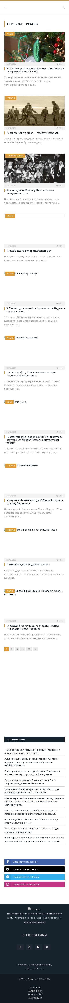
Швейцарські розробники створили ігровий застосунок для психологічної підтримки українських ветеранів (34, 839)
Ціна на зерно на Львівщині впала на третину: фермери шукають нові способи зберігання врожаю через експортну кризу (34, 801)
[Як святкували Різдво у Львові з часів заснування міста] (34, 170)
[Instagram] (29, 946)
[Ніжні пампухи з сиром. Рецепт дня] (34, 230)
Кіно (9, 402)
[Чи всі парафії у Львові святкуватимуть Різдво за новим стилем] (34, 352)
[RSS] (47, 946)
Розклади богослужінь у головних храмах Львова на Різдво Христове (33, 627)
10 (29, 649)
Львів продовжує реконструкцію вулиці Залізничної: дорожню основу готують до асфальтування (32, 773)
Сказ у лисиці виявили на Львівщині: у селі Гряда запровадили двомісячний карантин (30, 782)
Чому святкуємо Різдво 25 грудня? (28, 564)
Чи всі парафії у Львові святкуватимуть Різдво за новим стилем (32, 374)
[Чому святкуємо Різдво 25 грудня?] (34, 544)
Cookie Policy (35, 990)
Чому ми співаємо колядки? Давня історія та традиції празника (35, 502)
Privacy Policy (35, 994)
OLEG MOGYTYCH (34, 968)
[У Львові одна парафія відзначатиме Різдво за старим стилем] (34, 287)
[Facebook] (20, 946)
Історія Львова (15, 155)
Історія (11, 98)
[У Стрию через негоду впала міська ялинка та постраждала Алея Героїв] (34, 48)
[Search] (63, 7)
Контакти (35, 987)
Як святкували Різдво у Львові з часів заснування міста (30, 192)
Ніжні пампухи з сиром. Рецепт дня (29, 250)
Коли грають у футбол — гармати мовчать (33, 132)
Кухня (10, 216)
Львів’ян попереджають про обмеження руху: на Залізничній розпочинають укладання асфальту (30, 812)
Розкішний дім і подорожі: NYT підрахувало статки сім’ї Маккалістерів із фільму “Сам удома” (35, 439)
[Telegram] (38, 946)
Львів (10, 33)
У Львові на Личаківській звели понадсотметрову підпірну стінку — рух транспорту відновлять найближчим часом (31, 762)
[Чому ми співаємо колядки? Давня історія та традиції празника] (34, 480)
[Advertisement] (34, 696)
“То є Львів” (27, 979)
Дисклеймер (35, 997)
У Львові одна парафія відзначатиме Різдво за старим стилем (36, 310)
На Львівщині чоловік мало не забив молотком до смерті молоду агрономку (31, 821)
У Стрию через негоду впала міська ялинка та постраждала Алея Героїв (35, 70)
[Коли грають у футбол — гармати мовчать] (34, 112)
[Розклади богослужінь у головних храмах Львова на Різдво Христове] (34, 605)
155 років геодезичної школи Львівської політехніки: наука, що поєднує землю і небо (32, 751)
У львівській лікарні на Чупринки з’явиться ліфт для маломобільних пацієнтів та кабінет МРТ (31, 791)
